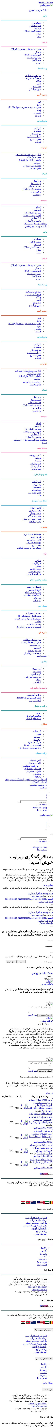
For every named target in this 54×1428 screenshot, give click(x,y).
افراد (37, 893)
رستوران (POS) (34, 57)
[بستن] (52, 834)
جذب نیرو (36, 545)
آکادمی (43, 1256)
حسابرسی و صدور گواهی (29, 548)
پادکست (37, 682)
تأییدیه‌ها (37, 210)
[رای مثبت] (52, 1002)
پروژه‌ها (37, 181)
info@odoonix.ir (39, 1289)
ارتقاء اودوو (41, 1231)
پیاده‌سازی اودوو (39, 1228)
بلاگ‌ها (44, 1248)
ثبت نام (49, 1093)
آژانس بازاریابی (34, 539)
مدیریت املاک (34, 516)
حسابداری (36, 23)
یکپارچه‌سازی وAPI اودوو (35, 1225)
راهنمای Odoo (46, 923)
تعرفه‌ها (43, 787)
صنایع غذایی (35, 568)
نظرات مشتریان (33, 771)
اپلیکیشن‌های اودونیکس (36, 226)
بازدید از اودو (35, 700)
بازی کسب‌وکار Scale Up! (29, 697)
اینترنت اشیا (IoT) (33, 212)
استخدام (37, 131)
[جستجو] (19, 802)
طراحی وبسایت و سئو (36, 1223)
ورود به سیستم (40, 807)
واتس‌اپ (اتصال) (33, 221)
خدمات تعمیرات (33, 613)
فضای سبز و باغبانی (31, 519)
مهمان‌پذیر (36, 489)
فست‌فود (37, 487)
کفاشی (38, 621)
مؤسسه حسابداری (32, 534)
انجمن (38, 83)
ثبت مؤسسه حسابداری (30, 747)
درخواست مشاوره (38, 785)
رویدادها (37, 162)
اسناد (38, 33)
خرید (39, 110)
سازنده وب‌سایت (33, 75)
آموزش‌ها (36, 668)
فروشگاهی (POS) (32, 54)
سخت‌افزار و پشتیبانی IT (29, 616)
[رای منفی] (47, 1002)
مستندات (37, 671)
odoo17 (40, 899)
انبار (39, 102)
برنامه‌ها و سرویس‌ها (43, 1330)
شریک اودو (36, 537)
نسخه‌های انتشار (33, 718)
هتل (39, 495)
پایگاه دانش (36, 218)
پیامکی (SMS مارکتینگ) (30, 160)
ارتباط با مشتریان (38, 1220)
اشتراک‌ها (36, 60)
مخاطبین (44, 973)
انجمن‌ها (43, 1253)
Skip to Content (46, 2)
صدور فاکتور (35, 25)
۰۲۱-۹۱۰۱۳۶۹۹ (39, 782)
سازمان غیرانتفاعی (32, 639)
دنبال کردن (11, 962)
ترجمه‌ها (37, 739)
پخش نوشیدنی (34, 492)
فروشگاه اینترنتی (33, 78)
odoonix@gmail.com (37, 1287)
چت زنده (37, 86)
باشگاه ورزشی (34, 587)
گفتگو (38, 207)
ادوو (32, 899)
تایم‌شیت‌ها (36, 183)
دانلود (38, 713)
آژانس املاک (35, 508)
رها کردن (32, 1015)
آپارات (44, 1251)
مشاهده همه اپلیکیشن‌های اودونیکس (30, 440)
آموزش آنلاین (35, 89)
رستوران (37, 484)
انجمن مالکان (35, 521)
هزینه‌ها (37, 28)
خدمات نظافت (34, 624)
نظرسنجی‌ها (35, 168)
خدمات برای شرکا (32, 745)
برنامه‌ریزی (36, 191)
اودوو (50, 899)
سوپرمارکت (35, 463)
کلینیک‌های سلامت (32, 595)
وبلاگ (38, 81)
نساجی (38, 560)
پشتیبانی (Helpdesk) (32, 189)
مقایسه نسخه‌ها (33, 716)
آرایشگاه (37, 600)
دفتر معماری (35, 510)
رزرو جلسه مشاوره (32, 766)
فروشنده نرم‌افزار (32, 653)
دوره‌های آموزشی (33, 677)
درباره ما (43, 1259)
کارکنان (37, 128)
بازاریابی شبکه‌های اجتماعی (28, 154)
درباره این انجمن (45, 901)
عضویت (21, 962)
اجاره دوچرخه (34, 650)
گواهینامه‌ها (36, 674)
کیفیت (38, 115)
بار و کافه (36, 481)
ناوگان (38, 142)
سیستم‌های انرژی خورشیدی (28, 618)
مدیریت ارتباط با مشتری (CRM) (26, 49)
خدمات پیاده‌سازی (32, 768)
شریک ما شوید (34, 742)
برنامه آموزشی (34, 695)
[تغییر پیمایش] (46, 829)
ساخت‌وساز (35, 513)
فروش (38, 52)
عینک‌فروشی (35, 589)
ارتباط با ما (47, 1389)
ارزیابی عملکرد (34, 136)
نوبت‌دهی (37, 194)
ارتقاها (38, 776)
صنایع (44, 442)
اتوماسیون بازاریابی (32, 165)
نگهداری (37, 112)
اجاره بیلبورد (35, 645)
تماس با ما (42, 810)
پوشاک (38, 458)
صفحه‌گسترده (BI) (32, 31)
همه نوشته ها (46, 893)
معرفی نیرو (35, 139)
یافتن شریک (35, 760)
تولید (39, 104)
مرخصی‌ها (36, 133)
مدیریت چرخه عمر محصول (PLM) (24, 107)
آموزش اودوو (40, 1234)
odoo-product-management (17, 899)
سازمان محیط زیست (31, 642)
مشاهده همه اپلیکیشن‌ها (35, 223)
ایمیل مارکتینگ (34, 157)
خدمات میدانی (34, 186)
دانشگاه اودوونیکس (44, 1358)
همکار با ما (42, 1264)
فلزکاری (37, 563)
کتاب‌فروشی (35, 455)
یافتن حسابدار (34, 763)
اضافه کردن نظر (45, 1015)
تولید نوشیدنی (35, 571)
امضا (39, 36)
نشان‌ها (31, 893)
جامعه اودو (42, 656)
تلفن (34, 973)
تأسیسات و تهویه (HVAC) (29, 627)
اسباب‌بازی (36, 469)
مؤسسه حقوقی (33, 542)
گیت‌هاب (37, 731)
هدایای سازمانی (33, 574)
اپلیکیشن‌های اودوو (38, 10)
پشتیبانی (37, 774)
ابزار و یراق (36, 466)
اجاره (38, 63)
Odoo (37, 899)
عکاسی (37, 647)
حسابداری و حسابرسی (36, 1217)
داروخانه (37, 598)
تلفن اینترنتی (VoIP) (32, 215)
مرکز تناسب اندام (33, 592)
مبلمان (38, 460)
